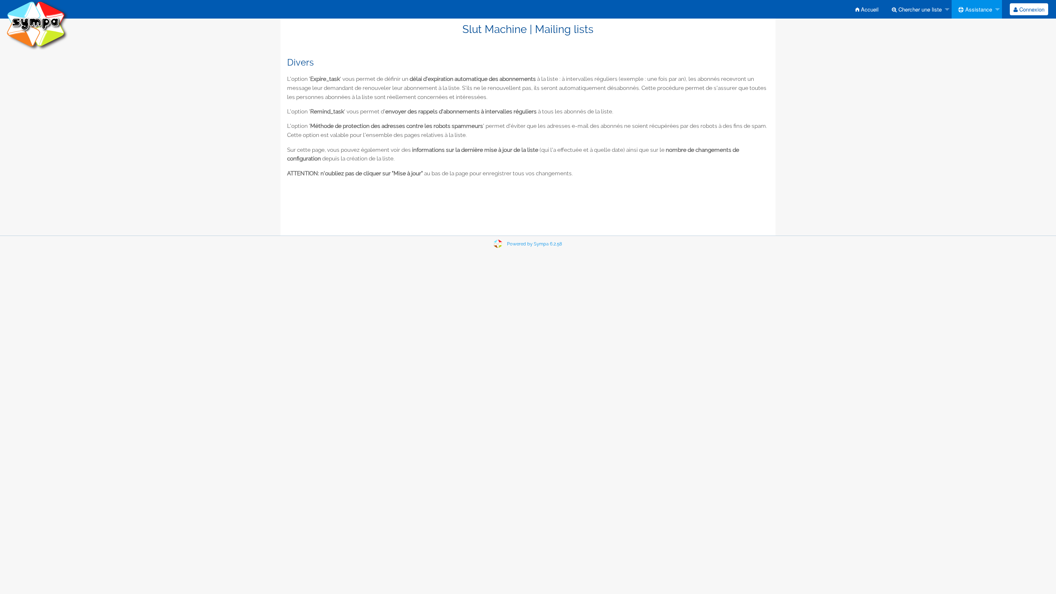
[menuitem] (867, 9)
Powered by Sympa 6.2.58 (534, 244)
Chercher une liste (919, 9)
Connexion (1031, 9)
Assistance (978, 9)
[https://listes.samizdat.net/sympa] (37, 24)
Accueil (869, 9)
